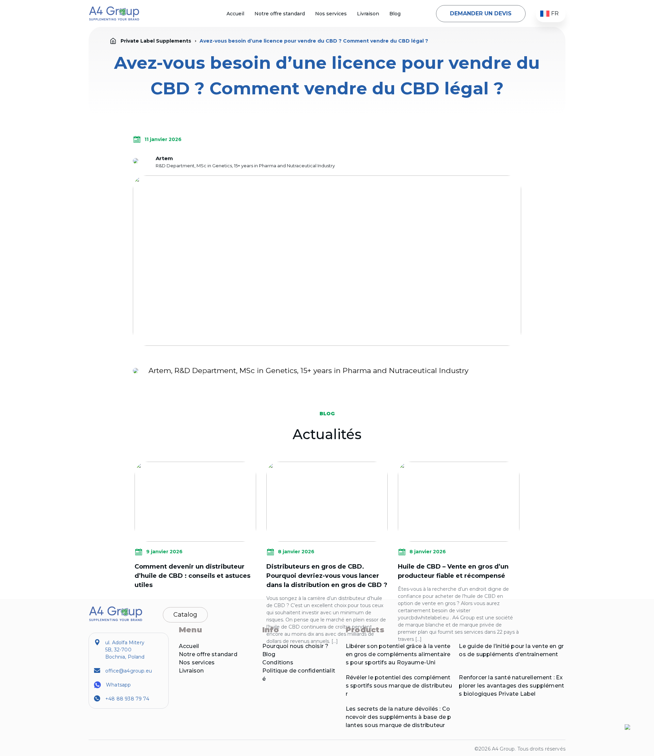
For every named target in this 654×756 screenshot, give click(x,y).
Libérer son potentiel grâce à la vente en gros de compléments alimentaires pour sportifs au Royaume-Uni (398, 654)
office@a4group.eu (128, 671)
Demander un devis (481, 13)
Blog (395, 14)
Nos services (331, 14)
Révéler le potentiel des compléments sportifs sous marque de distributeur (399, 685)
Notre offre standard (279, 14)
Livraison (368, 14)
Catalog (185, 614)
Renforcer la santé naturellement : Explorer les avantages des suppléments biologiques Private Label (511, 685)
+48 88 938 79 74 (127, 699)
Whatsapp (118, 685)
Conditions (277, 662)
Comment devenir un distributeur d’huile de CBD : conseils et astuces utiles (192, 576)
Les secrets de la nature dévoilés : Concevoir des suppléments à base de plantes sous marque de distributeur (398, 717)
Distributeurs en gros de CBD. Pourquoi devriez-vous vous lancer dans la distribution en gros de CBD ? (326, 576)
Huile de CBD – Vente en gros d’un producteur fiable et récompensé (453, 571)
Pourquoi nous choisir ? (295, 646)
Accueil (235, 14)
